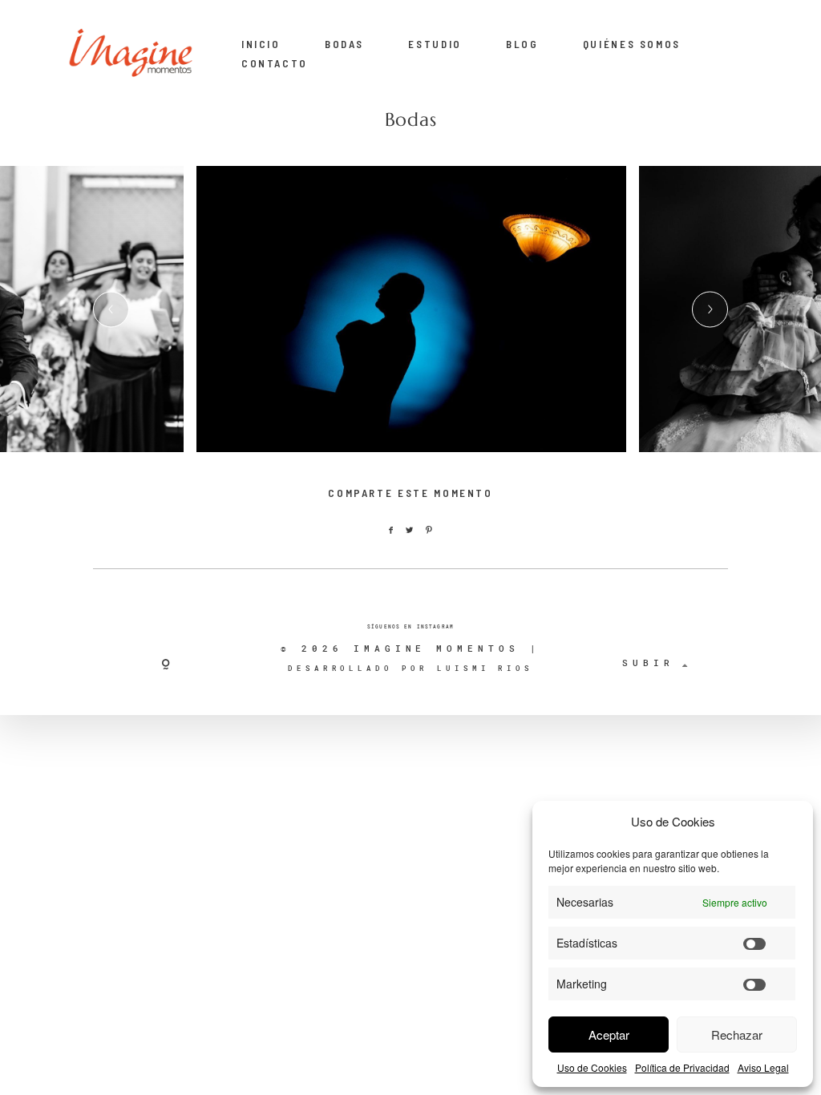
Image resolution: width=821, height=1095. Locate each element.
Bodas (344, 44)
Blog (522, 44)
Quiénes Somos (632, 44)
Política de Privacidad (682, 1067)
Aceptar (608, 1034)
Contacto (274, 63)
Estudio (434, 44)
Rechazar (736, 1034)
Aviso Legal (763, 1067)
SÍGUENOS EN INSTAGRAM (410, 627)
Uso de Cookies (592, 1067)
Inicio (261, 44)
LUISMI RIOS (485, 668)
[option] (411, 309)
